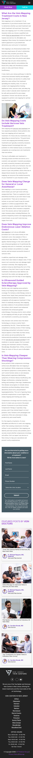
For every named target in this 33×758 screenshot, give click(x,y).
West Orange (16, 723)
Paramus (16, 715)
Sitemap (21, 754)
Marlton (16, 708)
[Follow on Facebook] (12, 679)
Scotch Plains (16, 720)
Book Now (8, 7)
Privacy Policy (24, 503)
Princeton (16, 718)
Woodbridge (16, 725)
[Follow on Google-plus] (16, 679)
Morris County (16, 713)
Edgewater (16, 701)
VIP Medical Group (23, 752)
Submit (16, 495)
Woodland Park (16, 727)
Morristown (16, 711)
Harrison (16, 703)
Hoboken (16, 706)
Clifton (16, 699)
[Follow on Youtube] (20, 679)
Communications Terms (11, 503)
